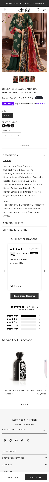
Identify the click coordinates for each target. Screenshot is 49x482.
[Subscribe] (44, 430)
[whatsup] (8, 125)
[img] (16, 249)
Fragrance (38, 3)
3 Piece (8, 116)
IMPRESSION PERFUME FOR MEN (19, 391)
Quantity (6, 130)
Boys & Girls (26, 3)
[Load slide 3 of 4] (25, 405)
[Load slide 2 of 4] (23, 405)
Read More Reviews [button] (24, 295)
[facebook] (4, 125)
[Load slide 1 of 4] (21, 405)
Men (16, 3)
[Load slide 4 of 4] (28, 405)
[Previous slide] (4, 271)
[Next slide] (45, 271)
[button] (5, 10)
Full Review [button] (15, 286)
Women (9, 3)
